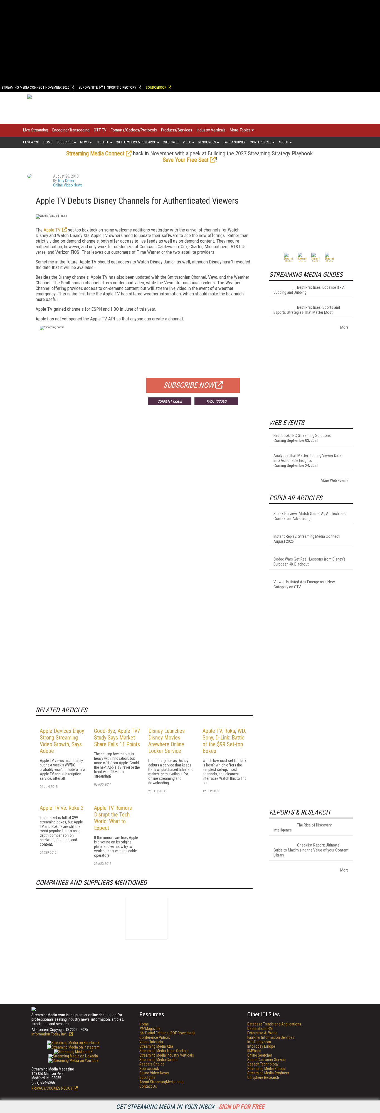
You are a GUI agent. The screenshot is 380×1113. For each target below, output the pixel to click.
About (283, 142)
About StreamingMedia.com (161, 1082)
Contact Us (148, 1086)
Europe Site (88, 87)
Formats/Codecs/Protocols (134, 130)
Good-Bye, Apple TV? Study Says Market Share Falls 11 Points (117, 738)
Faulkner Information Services (270, 1037)
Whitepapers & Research (136, 142)
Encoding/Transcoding (71, 130)
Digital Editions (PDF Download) (167, 1033)
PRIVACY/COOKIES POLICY (51, 1088)
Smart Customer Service (266, 1059)
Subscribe (64, 142)
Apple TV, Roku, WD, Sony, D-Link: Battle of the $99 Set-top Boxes (224, 741)
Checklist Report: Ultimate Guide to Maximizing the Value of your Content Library (311, 850)
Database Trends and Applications (274, 1024)
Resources (207, 142)
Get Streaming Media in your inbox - (190, 1106)
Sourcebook (156, 87)
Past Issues (216, 401)
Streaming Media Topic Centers (163, 1051)
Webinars (171, 142)
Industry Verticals (211, 130)
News (84, 142)
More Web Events (335, 480)
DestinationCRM (260, 1028)
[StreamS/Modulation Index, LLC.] (146, 918)
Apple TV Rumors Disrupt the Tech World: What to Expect (113, 818)
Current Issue (169, 401)
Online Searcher (259, 1055)
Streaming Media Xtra (156, 1046)
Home (47, 142)
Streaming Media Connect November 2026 (35, 87)
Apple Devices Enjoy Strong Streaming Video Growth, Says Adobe (62, 741)
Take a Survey (234, 142)
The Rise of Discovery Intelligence (302, 828)
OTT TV (100, 130)
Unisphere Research (263, 1077)
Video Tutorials (151, 1042)
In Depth (102, 142)
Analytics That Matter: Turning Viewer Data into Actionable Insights (307, 458)
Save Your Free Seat (185, 159)
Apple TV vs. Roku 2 (61, 808)
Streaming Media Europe (266, 1068)
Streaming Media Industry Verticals (166, 1055)
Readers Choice (151, 1064)
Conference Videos (154, 1037)
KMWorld (254, 1051)
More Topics (240, 130)
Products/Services (176, 130)
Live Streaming (35, 130)
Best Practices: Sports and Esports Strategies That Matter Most (306, 310)
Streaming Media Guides (158, 1059)
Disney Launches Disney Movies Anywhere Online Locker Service (166, 741)
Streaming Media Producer (268, 1073)
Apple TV (52, 230)
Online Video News (68, 185)
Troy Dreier (66, 180)
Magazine (150, 1028)
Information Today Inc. (49, 1034)
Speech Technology (262, 1064)
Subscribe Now (188, 385)
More (344, 327)
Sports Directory (121, 87)
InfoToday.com (259, 1042)
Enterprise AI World (262, 1033)
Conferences (261, 142)
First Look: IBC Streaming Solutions (302, 435)
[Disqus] (144, 491)
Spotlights (147, 1077)
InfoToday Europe (261, 1046)
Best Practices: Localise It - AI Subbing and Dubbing (309, 290)
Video (187, 142)
